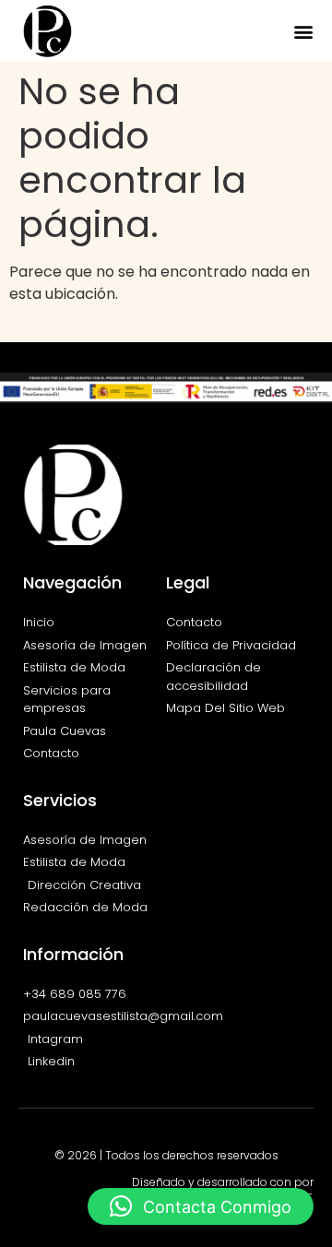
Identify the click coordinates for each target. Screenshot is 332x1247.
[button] (303, 31)
